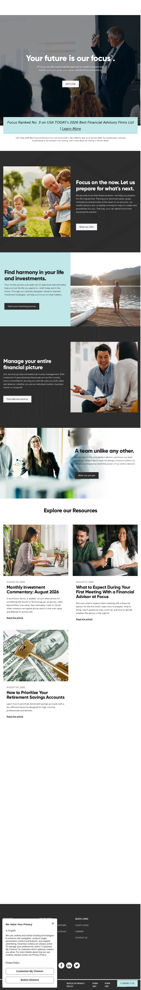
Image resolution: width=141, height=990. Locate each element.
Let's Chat (71, 84)
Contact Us (127, 983)
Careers (79, 931)
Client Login (82, 925)
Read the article (15, 618)
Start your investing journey (22, 306)
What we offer (86, 227)
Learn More (71, 128)
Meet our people (86, 475)
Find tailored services (17, 399)
